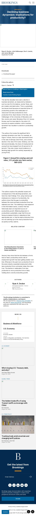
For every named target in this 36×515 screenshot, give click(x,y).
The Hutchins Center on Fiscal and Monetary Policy (16, 338)
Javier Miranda (9, 53)
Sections (5, 512)
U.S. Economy (9, 329)
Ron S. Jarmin (28, 51)
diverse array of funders (24, 301)
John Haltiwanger (17, 51)
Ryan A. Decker (6, 51)
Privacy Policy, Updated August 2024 (18, 506)
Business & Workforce (12, 324)
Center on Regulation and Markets (12, 338)
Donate (18, 498)
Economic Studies (8, 334)
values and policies (15, 302)
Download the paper (9, 74)
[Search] (30, 3)
